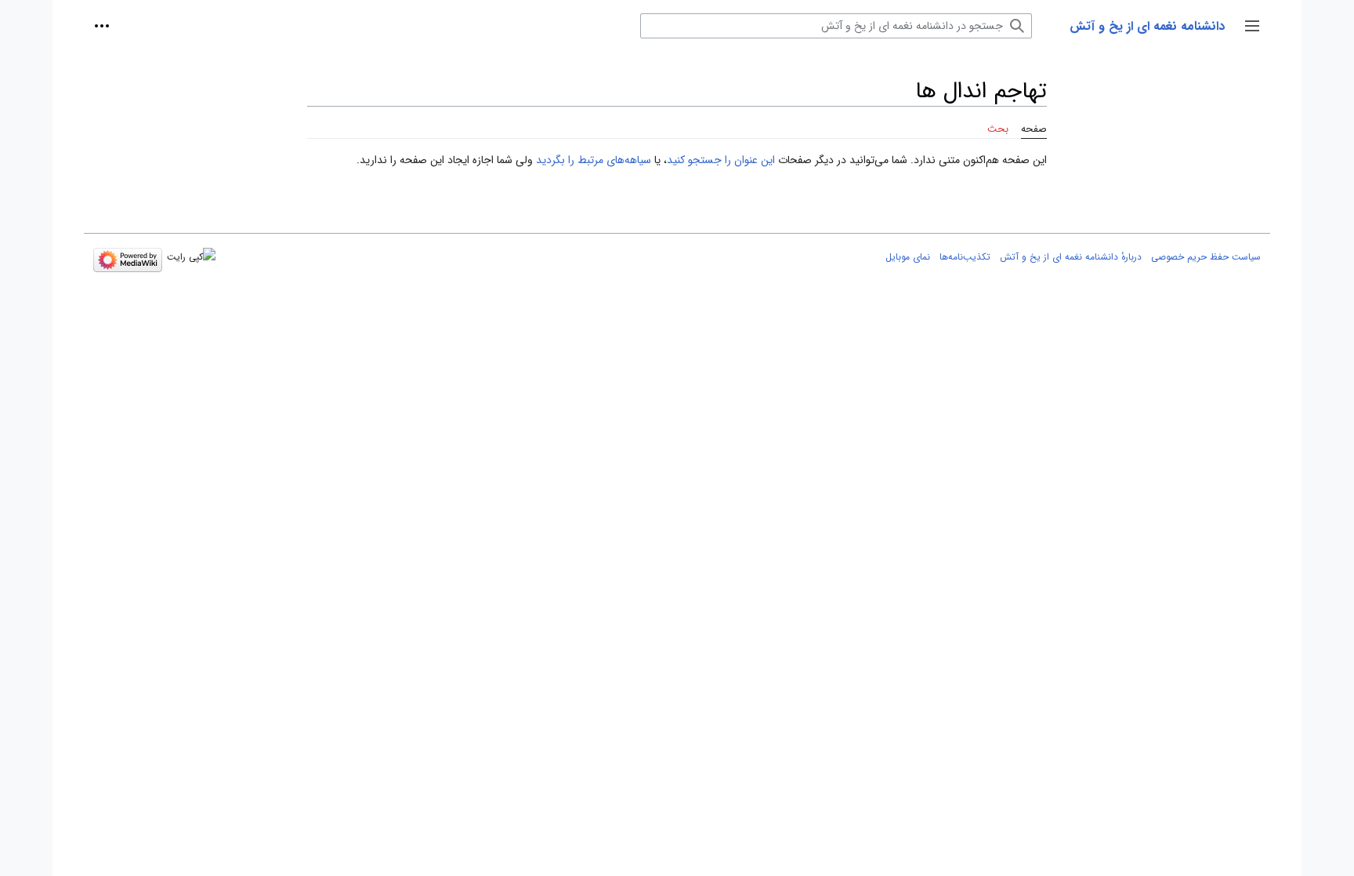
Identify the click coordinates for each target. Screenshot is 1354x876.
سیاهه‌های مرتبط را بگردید (593, 160)
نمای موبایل (907, 256)
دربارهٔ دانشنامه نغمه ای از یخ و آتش (1071, 256)
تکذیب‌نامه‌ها (964, 256)
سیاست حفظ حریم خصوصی (1206, 256)
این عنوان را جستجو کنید (721, 160)
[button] (1252, 26)
